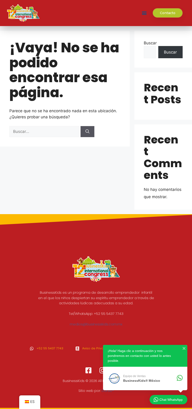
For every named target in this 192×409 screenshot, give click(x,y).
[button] (144, 13)
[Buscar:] (45, 131)
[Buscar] (87, 131)
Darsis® (108, 390)
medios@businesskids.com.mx (96, 324)
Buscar (150, 43)
